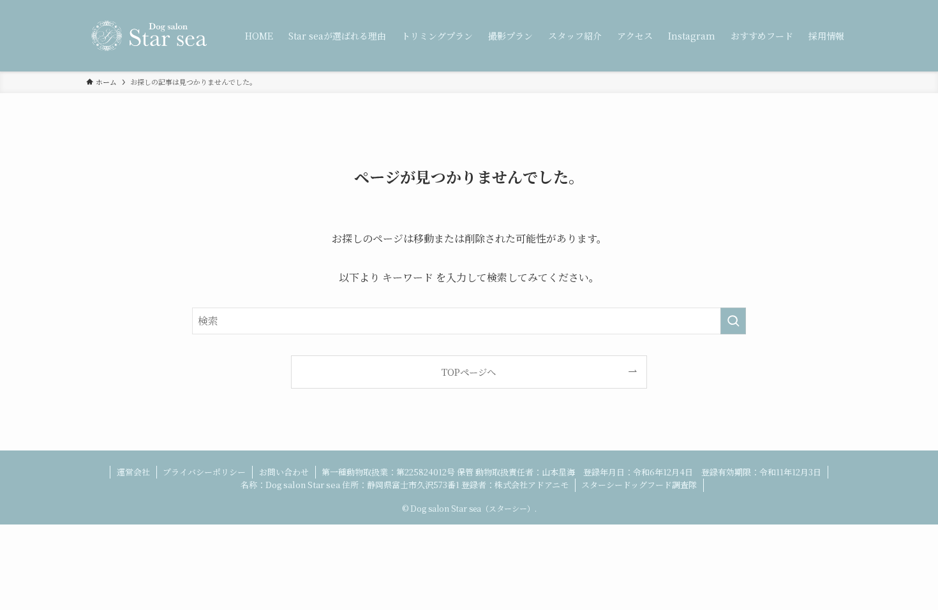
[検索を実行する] (733, 321)
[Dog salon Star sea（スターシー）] (149, 35)
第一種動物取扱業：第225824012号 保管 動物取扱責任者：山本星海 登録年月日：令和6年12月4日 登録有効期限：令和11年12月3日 (571, 472)
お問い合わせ (284, 472)
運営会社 (133, 472)
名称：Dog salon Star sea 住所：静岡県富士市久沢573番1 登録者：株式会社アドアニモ (405, 485)
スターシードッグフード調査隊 (639, 485)
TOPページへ (469, 371)
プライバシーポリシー (204, 472)
